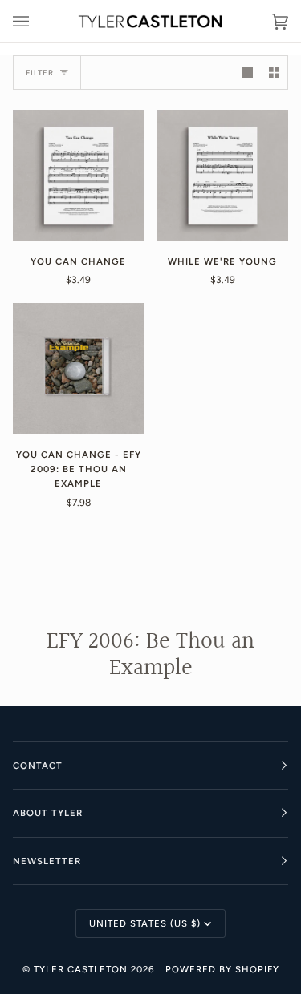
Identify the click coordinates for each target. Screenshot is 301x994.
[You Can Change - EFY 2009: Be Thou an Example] (78, 368)
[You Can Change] (78, 175)
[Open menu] (37, 21)
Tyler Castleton (81, 969)
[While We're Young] (223, 175)
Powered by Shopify (222, 969)
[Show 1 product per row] (247, 72)
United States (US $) (145, 923)
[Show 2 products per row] (274, 72)
